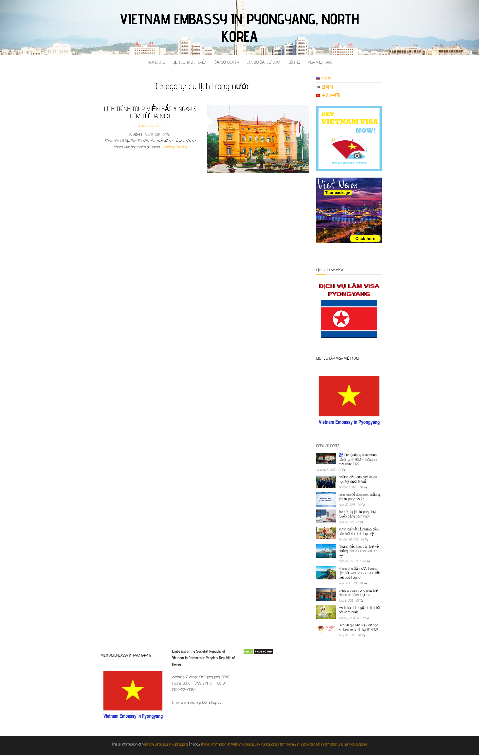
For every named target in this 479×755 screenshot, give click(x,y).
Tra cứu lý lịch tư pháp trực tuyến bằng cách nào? (358, 513)
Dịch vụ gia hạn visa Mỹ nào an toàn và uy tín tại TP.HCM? (358, 627)
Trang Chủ (156, 62)
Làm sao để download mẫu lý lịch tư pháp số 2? (359, 496)
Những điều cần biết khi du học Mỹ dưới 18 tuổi (358, 479)
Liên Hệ (294, 62)
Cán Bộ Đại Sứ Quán (264, 62)
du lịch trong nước (149, 125)
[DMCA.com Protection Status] (258, 651)
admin (138, 134)
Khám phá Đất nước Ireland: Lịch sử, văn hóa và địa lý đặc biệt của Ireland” (359, 572)
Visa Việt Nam (320, 62)
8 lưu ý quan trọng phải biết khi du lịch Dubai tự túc (358, 592)
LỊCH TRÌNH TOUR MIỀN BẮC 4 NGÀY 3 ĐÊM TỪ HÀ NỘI (150, 112)
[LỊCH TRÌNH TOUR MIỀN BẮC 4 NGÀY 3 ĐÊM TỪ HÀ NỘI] (258, 139)
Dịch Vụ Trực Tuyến (190, 62)
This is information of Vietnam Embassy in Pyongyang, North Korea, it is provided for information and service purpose (284, 744)
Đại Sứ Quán (226, 62)
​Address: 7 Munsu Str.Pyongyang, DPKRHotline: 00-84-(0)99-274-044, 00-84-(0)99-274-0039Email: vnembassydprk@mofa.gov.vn (203, 677)
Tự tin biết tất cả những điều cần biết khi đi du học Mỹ (359, 531)
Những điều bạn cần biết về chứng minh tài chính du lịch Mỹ (359, 550)
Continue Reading (174, 147)
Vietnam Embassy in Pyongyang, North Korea (239, 27)
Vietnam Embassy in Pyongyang (165, 744)
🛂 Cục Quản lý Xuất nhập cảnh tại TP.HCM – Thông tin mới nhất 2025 (358, 459)
